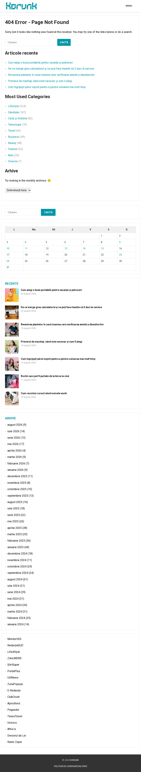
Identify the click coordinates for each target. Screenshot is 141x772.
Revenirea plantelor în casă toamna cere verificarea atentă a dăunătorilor (51, 74)
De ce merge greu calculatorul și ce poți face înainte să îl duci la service (51, 68)
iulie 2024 (13, 585)
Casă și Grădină (17, 118)
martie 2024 (14, 611)
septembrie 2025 (17, 495)
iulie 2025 (13, 508)
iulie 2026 (13, 431)
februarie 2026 (16, 463)
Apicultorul (13, 703)
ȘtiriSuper (13, 664)
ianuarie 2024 (15, 624)
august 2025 (14, 502)
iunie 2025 (13, 515)
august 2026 (14, 424)
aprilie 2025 (14, 528)
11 (26, 248)
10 (8, 248)
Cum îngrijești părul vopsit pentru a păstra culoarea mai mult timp (47, 87)
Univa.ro (12, 722)
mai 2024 (13, 598)
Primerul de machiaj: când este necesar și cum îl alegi (40, 81)
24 (8, 261)
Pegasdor (13, 709)
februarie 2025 (16, 540)
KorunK (74, 760)
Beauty (12, 143)
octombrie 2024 (16, 566)
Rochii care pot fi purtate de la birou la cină (45, 376)
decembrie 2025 (17, 476)
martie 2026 (14, 457)
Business (13, 136)
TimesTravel (14, 716)
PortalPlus (13, 671)
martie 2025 (14, 534)
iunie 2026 (13, 437)
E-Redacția (13, 690)
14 (84, 248)
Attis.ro (11, 729)
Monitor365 (14, 639)
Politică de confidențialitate (70, 766)
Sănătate (13, 112)
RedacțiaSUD (15, 645)
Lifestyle (13, 106)
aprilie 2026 (14, 450)
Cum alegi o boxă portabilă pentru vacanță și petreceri (40, 62)
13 (65, 248)
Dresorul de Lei (16, 735)
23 (120, 254)
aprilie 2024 (14, 605)
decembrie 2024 (17, 553)
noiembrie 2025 (16, 482)
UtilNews (12, 677)
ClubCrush (13, 696)
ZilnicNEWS (14, 658)
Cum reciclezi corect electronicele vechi (44, 393)
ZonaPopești (15, 684)
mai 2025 (13, 521)
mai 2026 (13, 444)
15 (102, 248)
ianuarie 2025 (15, 547)
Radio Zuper (14, 742)
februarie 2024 (16, 618)
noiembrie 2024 (16, 560)
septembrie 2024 (17, 572)
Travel (11, 130)
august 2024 (14, 579)
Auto (11, 155)
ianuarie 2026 (15, 470)
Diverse (13, 161)
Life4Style (13, 652)
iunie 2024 (13, 592)
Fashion (13, 149)
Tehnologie (14, 124)
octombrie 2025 (16, 489)
